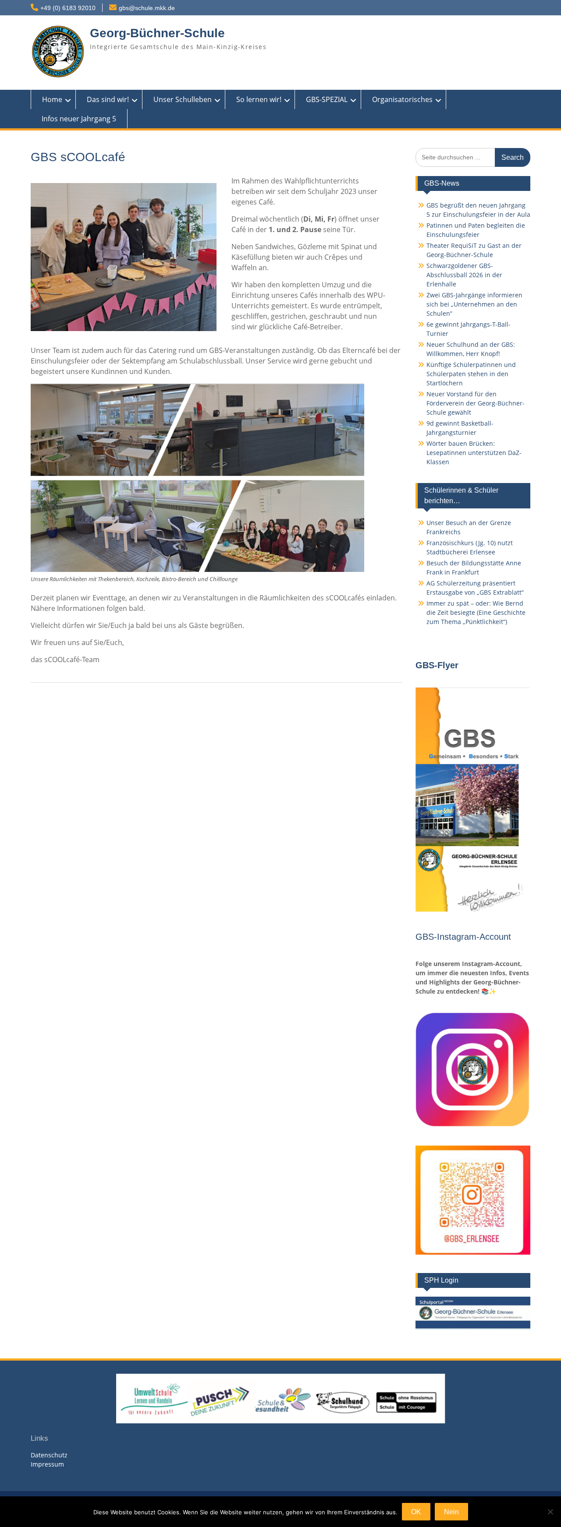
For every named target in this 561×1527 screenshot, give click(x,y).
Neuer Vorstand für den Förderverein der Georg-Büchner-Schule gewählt (475, 403)
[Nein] (550, 1511)
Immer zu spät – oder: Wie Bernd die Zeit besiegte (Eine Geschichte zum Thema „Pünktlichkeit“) (475, 612)
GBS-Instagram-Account (463, 937)
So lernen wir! (258, 99)
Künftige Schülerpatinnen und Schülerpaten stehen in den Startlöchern (471, 373)
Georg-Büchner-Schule (157, 33)
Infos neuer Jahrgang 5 (79, 118)
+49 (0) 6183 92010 (68, 7)
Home (52, 99)
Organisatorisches (402, 99)
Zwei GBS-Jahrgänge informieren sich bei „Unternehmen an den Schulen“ (474, 304)
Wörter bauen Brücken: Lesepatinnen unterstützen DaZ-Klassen (474, 452)
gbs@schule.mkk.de (147, 7)
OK (416, 1512)
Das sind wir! (108, 99)
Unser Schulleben (182, 99)
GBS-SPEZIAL (327, 99)
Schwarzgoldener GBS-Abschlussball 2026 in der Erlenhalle (464, 274)
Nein (451, 1512)
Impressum (47, 1464)
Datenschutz (49, 1455)
